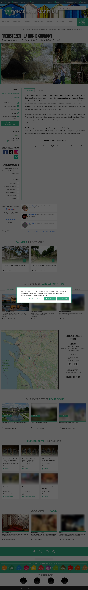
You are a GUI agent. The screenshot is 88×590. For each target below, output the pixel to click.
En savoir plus (36, 299)
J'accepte (64, 299)
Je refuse (51, 299)
